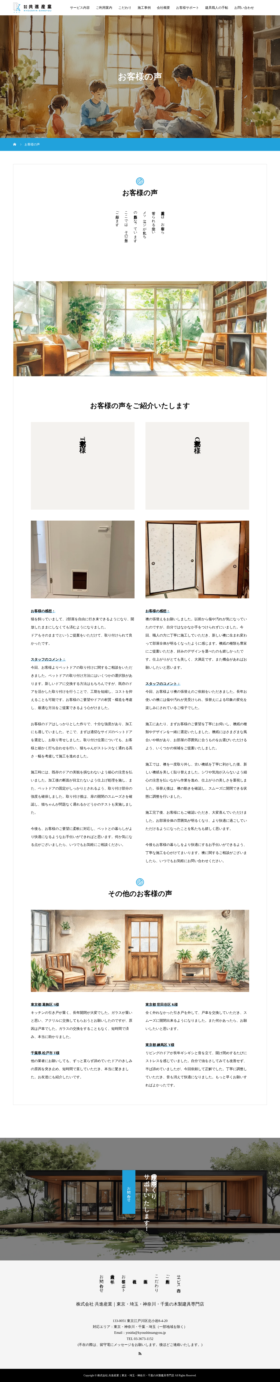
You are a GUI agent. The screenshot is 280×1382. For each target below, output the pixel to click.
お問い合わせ (244, 7)
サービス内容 (80, 7)
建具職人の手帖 (216, 7)
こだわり (124, 7)
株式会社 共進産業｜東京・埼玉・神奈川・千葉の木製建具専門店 (140, 1304)
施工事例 (144, 7)
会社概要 (163, 7)
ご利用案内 (104, 7)
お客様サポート (187, 7)
